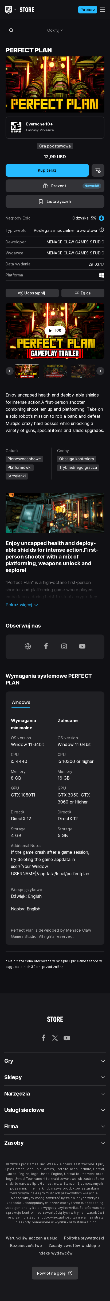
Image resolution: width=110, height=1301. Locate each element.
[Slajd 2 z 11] (55, 371)
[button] (55, 604)
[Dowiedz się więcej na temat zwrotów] (101, 230)
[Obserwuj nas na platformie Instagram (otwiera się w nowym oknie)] (64, 647)
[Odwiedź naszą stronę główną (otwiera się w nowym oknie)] (28, 647)
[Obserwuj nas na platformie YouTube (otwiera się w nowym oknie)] (82, 647)
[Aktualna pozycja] (27, 371)
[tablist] (55, 702)
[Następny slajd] (100, 371)
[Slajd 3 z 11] (83, 371)
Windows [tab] (20, 702)
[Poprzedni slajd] (10, 371)
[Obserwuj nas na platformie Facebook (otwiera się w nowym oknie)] (46, 647)
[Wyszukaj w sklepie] (11, 30)
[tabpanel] (55, 792)
